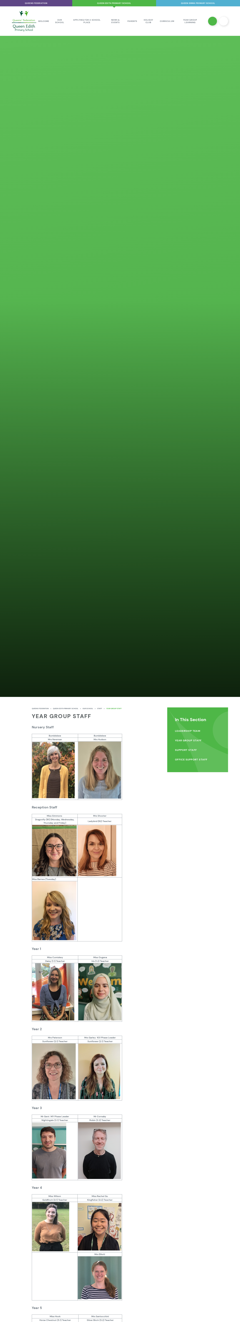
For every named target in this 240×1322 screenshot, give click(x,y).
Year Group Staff (114, 708)
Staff (99, 708)
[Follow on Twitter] (212, 21)
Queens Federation (40, 708)
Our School (87, 708)
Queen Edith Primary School (65, 708)
